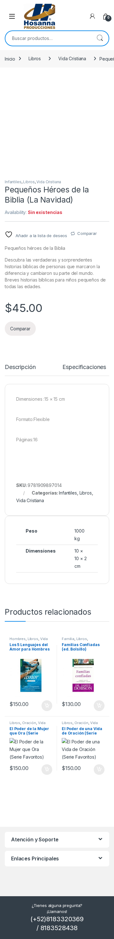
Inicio (10, 58)
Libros (34, 58)
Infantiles (13, 181)
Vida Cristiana (72, 58)
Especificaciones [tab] (84, 367)
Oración (29, 723)
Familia (68, 639)
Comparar (87, 233)
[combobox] (48, 38)
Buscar (100, 38)
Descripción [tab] (20, 367)
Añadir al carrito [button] (45, 705)
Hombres (18, 639)
